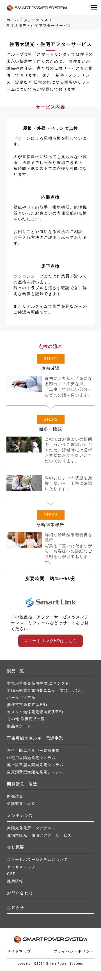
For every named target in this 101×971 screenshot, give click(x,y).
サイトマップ (19, 951)
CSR (11, 874)
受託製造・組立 (21, 804)
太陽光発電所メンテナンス (31, 828)
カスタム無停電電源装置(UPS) (35, 712)
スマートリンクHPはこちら (50, 640)
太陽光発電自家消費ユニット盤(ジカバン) (45, 690)
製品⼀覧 (15, 671)
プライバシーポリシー (74, 951)
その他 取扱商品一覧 (26, 719)
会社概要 (15, 847)
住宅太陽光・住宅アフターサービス (39, 835)
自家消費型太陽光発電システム (35, 772)
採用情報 (15, 881)
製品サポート (19, 726)
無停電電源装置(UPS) (27, 705)
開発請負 (15, 796)
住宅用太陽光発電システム (31, 758)
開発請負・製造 (22, 784)
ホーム (12, 20)
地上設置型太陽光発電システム (35, 765)
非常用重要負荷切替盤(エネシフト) (39, 683)
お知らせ (15, 907)
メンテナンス (36, 20)
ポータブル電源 (21, 698)
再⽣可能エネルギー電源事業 (35, 738)
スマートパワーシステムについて (37, 859)
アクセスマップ (21, 867)
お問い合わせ (20, 893)
